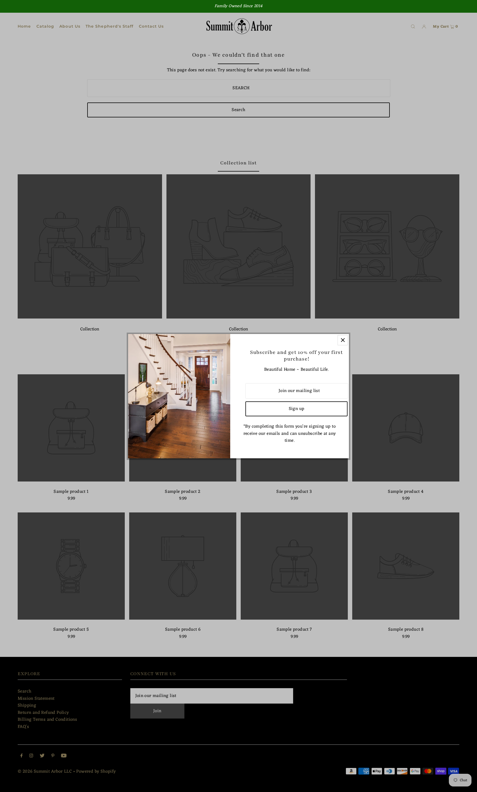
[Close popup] (343, 340)
